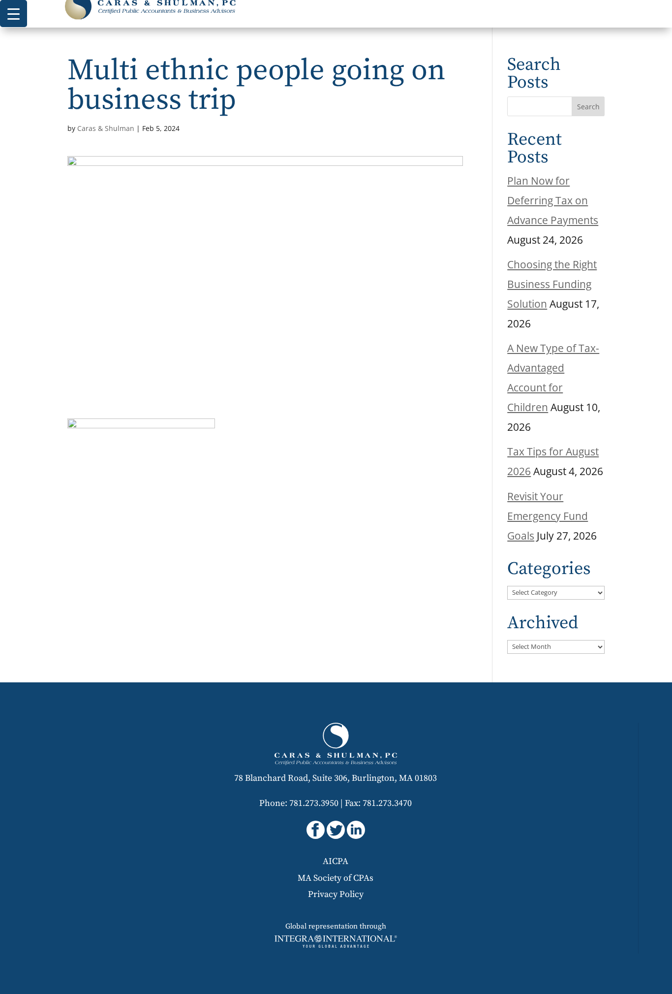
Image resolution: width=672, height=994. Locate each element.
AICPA (335, 861)
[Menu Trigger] (13, 13)
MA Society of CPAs (335, 878)
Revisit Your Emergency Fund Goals (547, 516)
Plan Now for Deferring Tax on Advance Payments (552, 200)
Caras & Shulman (105, 128)
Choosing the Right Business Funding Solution (552, 284)
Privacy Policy (336, 894)
